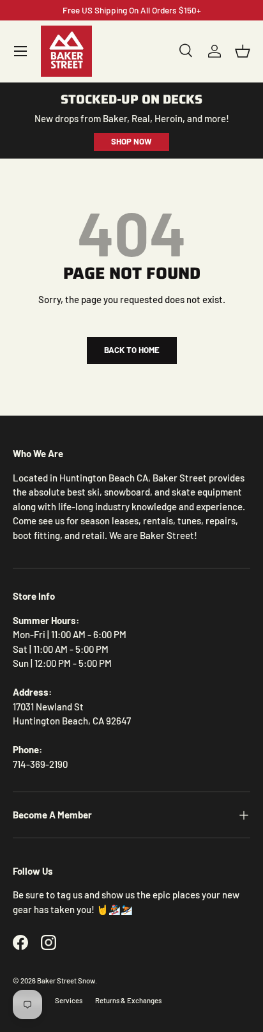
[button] (243, 51)
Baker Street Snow (66, 980)
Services (68, 1000)
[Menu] (20, 51)
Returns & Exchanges (128, 1000)
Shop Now (131, 141)
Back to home (132, 350)
